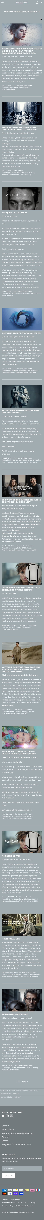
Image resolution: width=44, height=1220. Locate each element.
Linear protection (8, 372)
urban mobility (25, 174)
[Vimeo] (3, 1116)
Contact (5, 1126)
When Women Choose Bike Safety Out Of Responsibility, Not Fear (20, 128)
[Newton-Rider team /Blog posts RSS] (40, 18)
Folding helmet (12, 87)
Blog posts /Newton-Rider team (16, 1144)
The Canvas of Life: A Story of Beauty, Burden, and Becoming (19, 753)
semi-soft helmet (8, 89)
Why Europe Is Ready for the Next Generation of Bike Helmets (21, 589)
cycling (32, 172)
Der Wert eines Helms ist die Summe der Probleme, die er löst (21, 501)
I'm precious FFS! (11, 856)
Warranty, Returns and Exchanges (17, 1133)
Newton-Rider (24, 87)
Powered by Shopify (26, 1212)
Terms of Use (8, 1130)
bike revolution (22, 172)
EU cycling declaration (10, 629)
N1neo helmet (7, 462)
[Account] (36, 2)
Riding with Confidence (15, 1014)
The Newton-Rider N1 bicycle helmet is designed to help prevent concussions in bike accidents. (22, 51)
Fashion (26, 293)
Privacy (5, 1137)
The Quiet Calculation (14, 213)
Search (5, 1141)
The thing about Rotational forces (21, 333)
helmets (5, 174)
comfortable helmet (13, 712)
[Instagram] (7, 1116)
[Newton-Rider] (22, 2)
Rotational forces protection (25, 372)
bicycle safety (11, 172)
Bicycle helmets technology (16, 370)
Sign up (8, 1176)
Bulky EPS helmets (24, 548)
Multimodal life (11, 939)
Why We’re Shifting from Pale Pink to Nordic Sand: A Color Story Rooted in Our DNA (21, 669)
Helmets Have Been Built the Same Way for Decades (20, 411)
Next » (25, 1081)
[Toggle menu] (2, 2)
